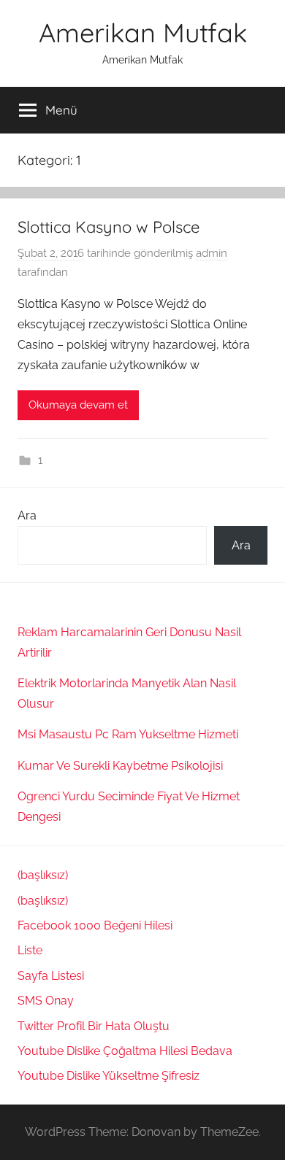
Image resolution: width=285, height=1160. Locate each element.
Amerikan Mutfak (143, 32)
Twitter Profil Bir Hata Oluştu (94, 1026)
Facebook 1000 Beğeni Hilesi (95, 925)
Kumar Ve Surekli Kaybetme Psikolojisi (120, 766)
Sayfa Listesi (51, 976)
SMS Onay (46, 1001)
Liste (30, 950)
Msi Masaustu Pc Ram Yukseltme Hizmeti (128, 734)
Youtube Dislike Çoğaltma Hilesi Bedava (125, 1051)
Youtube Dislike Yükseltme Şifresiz (109, 1076)
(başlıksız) (43, 875)
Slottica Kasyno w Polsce (109, 227)
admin (211, 253)
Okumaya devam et (78, 404)
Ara (27, 515)
